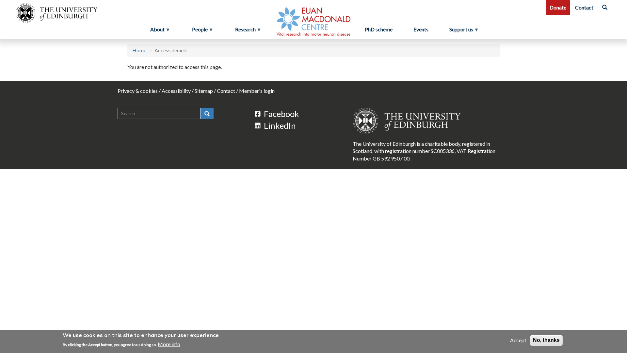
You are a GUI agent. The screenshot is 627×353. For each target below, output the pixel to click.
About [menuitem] (155, 31)
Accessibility (176, 91)
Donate (558, 7)
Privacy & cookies (138, 91)
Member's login (257, 91)
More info (169, 344)
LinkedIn (280, 125)
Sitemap (204, 91)
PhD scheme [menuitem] (379, 29)
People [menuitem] (198, 31)
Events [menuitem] (420, 29)
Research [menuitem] (243, 31)
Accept (518, 340)
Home (139, 50)
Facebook (281, 114)
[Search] (604, 7)
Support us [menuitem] (463, 31)
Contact (584, 7)
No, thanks (546, 340)
